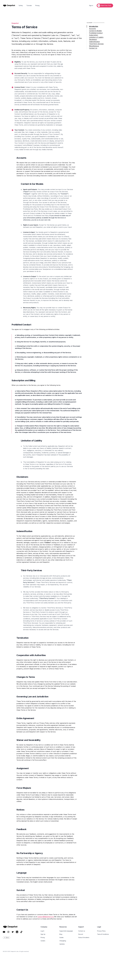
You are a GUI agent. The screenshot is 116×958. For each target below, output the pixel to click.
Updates (62, 944)
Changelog (62, 941)
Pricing (37, 5)
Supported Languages (66, 931)
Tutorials (29, 5)
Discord (80, 934)
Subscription (93, 35)
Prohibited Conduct (96, 33)
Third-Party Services (96, 44)
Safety (21, 5)
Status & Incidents (83, 937)
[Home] (9, 5)
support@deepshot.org (45, 917)
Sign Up (43, 934)
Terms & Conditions (103, 934)
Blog (60, 934)
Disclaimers (93, 39)
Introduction (93, 26)
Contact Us (93, 48)
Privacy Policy (101, 931)
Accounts (92, 28)
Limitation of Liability (96, 37)
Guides (61, 937)
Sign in (91, 5)
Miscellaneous (94, 46)
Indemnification (94, 42)
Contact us (81, 931)
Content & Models (95, 31)
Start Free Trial (106, 5)
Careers (43, 941)
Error (7, 937)
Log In (42, 931)
